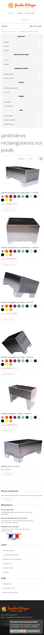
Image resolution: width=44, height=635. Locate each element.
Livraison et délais (8, 568)
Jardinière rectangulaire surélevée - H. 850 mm (16, 414)
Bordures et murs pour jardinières (12, 559)
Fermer (23, 631)
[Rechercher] (22, 20)
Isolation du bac (7, 563)
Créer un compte (30, 13)
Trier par (21, 159)
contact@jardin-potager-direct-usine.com (19, 617)
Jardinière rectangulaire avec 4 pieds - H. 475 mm (17, 302)
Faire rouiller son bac (9, 588)
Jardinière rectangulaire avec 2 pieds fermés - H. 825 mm (19, 247)
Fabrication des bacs (9, 550)
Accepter (15, 631)
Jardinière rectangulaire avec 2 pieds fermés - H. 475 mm (19, 193)
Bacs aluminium (13, 31)
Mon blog (5, 572)
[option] (2, 196)
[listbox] (22, 198)
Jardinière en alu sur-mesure (10, 466)
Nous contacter (7, 474)
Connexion (19, 13)
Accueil (3, 31)
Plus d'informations (33, 631)
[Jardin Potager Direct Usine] (22, 5)
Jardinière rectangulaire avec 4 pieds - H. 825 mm (17, 357)
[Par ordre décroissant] (41, 158)
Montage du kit (7, 584)
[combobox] (33, 20)
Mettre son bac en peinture (10, 592)
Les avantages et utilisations (11, 555)
